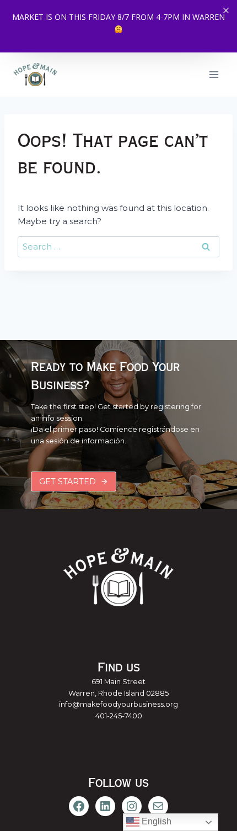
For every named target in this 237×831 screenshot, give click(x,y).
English (155, 821)
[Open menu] (213, 74)
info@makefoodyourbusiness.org (118, 704)
